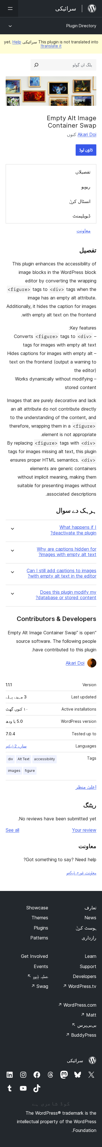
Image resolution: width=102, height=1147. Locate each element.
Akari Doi (87, 134)
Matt (88, 1015)
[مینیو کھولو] (9, 8)
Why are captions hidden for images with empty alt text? (66, 551)
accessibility (44, 759)
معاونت (83, 230)
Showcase (37, 908)
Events (41, 966)
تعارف (90, 908)
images (14, 770)
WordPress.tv (79, 986)
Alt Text (23, 759)
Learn (90, 956)
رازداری (89, 938)
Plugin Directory (81, 25)
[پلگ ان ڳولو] (36, 65)
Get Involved (34, 956)
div (10, 759)
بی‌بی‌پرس (84, 1025)
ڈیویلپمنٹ (81, 216)
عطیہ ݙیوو (37, 976)
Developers (84, 976)
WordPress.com (77, 1005)
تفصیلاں (82, 172)
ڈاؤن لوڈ (86, 149)
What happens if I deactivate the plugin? (73, 530)
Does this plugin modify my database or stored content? (66, 595)
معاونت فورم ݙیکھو (81, 872)
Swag (39, 986)
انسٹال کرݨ (79, 201)
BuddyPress (80, 1035)
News (90, 917)
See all (12, 830)
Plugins (41, 928)
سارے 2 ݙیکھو (16, 746)
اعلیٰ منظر (86, 787)
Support (88, 966)
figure (30, 770)
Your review (84, 830)
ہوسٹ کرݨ (86, 928)
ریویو (85, 186)
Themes (39, 917)
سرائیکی (75, 1060)
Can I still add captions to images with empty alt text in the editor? (61, 573)
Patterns (39, 938)
